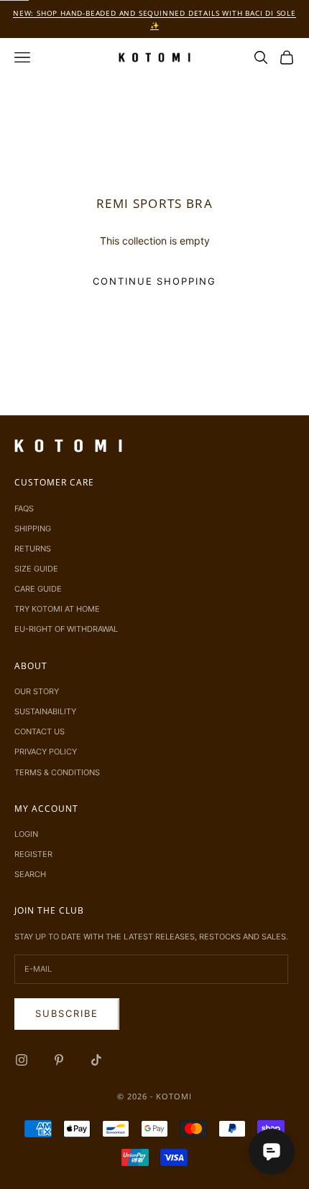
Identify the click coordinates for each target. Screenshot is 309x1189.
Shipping (32, 529)
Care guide (38, 589)
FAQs (24, 508)
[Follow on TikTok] (96, 1060)
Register (33, 854)
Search (30, 874)
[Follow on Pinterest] (59, 1060)
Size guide (36, 569)
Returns (32, 549)
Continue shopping (154, 281)
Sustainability (45, 711)
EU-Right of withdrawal (66, 629)
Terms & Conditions (57, 772)
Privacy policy (45, 752)
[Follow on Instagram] (21, 1060)
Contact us (39, 731)
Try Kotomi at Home (57, 609)
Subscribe (66, 1013)
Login (26, 834)
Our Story (36, 691)
